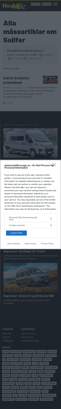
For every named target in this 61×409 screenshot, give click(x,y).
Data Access (30, 243)
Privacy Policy (47, 243)
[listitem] (30, 218)
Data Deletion (13, 243)
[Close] (55, 165)
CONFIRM (16, 233)
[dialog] (30, 204)
